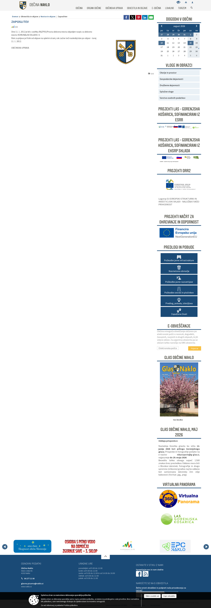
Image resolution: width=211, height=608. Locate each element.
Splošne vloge (167, 91)
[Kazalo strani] (186, 2)
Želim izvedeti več (152, 596)
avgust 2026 (179, 26)
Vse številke (178, 420)
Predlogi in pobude (179, 247)
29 (173, 34)
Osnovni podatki (31, 563)
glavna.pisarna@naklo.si (32, 583)
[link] (126, 17)
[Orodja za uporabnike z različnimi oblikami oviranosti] (178, 2)
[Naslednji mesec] (196, 26)
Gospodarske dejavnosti (171, 79)
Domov (15, 16)
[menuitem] (79, 5)
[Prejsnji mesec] (161, 26)
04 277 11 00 (29, 578)
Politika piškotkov (71, 605)
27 (162, 34)
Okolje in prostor (168, 72)
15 (190, 43)
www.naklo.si (26, 586)
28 (168, 34)
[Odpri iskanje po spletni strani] (192, 8)
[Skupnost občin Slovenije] (32, 546)
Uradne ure (86, 563)
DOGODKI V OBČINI (179, 19)
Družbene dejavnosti (170, 85)
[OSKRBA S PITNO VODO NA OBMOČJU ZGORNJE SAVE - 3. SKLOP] (80, 546)
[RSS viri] (146, 573)
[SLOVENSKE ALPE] (127, 546)
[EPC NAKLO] (175, 546)
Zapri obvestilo (169, 596)
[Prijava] (192, 2)
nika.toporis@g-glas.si (188, 454)
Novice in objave (48, 16)
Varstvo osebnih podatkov (172, 97)
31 (184, 34)
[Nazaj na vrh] (105, 557)
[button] (4, 546)
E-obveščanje (179, 326)
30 (179, 34)
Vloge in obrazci (179, 65)
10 (162, 43)
